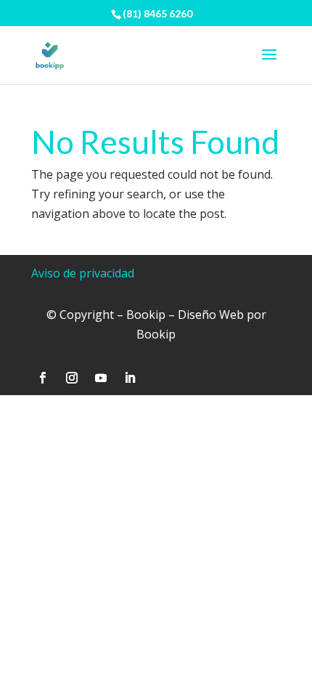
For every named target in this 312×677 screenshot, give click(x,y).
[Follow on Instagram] (71, 377)
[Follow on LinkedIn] (129, 377)
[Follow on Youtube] (100, 377)
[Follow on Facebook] (42, 377)
